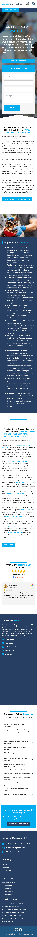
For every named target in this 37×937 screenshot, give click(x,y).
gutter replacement (15, 533)
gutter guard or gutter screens (13, 526)
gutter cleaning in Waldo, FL (14, 517)
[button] (34, 10)
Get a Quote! (10, 10)
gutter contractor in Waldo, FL (21, 461)
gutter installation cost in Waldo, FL (18, 493)
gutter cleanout (26, 510)
